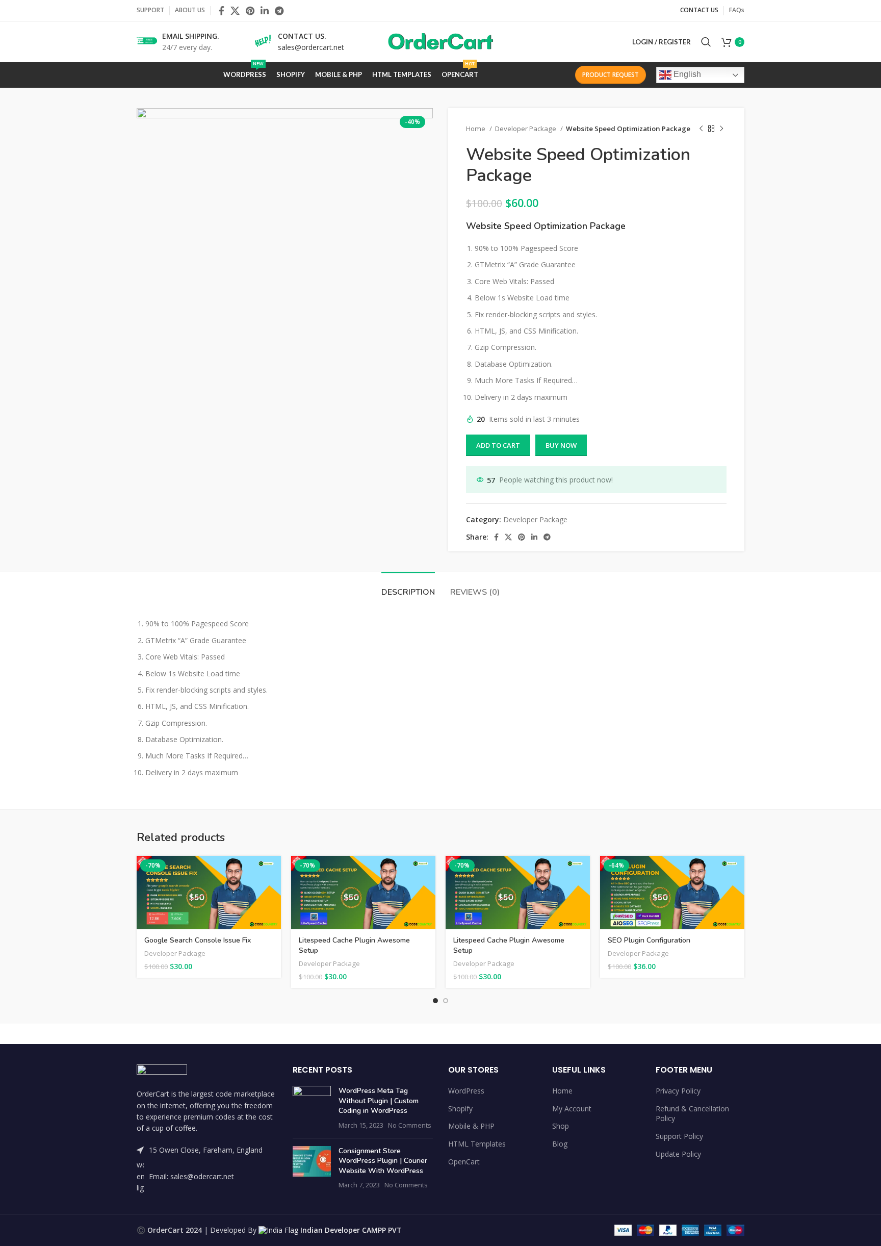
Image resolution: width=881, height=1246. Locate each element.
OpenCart (464, 1161)
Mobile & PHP (471, 1126)
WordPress (466, 1091)
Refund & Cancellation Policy (692, 1114)
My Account (571, 1108)
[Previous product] (701, 129)
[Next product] (721, 129)
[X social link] (235, 10)
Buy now (561, 445)
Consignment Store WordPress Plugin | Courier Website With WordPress (383, 1161)
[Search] (706, 42)
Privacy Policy (678, 1091)
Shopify (460, 1108)
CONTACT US (699, 10)
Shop (560, 1126)
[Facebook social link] (221, 10)
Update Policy (678, 1154)
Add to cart (498, 445)
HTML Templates (477, 1144)
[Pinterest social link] (250, 10)
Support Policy (679, 1136)
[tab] (408, 587)
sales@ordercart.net (311, 47)
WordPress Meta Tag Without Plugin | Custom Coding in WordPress (379, 1100)
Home (476, 128)
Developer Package (526, 128)
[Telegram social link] (279, 10)
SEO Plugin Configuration (649, 940)
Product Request (610, 74)
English (686, 74)
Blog (559, 1144)
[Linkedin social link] (264, 10)
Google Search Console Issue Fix (197, 940)
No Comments (409, 1125)
